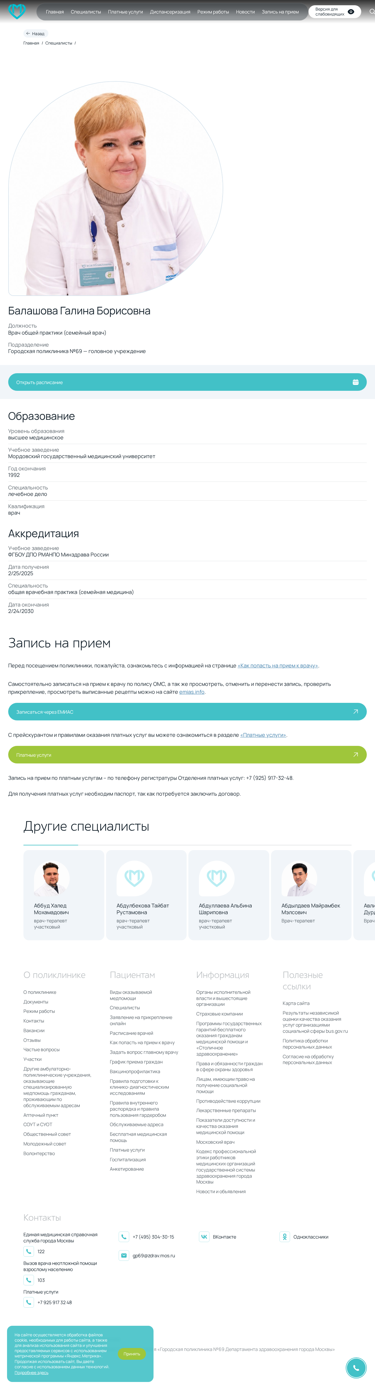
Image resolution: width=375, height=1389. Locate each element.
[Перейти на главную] (17, 11)
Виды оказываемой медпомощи (131, 995)
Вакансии (34, 1030)
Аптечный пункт (40, 1115)
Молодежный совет (44, 1144)
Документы (35, 1002)
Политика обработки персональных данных (307, 1044)
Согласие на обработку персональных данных (308, 1060)
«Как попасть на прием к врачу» (278, 665)
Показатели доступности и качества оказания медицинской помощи (225, 1126)
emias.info (191, 691)
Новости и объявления (221, 1191)
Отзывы (32, 1040)
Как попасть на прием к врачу (142, 1042)
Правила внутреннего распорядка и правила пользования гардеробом (138, 1109)
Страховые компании (219, 1014)
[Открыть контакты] (356, 1367)
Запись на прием (280, 11)
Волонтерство (39, 1153)
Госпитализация (128, 1160)
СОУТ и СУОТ (37, 1124)
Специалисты (86, 11)
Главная (55, 11)
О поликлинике (39, 992)
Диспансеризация (170, 11)
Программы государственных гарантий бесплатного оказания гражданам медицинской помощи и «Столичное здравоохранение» (229, 1038)
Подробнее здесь (31, 1372)
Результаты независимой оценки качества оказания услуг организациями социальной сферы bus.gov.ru (315, 1022)
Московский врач (215, 1142)
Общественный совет (47, 1134)
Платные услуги (125, 11)
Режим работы (213, 11)
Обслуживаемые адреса (136, 1124)
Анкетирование (127, 1169)
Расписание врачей (131, 1033)
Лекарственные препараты (226, 1110)
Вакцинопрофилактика (135, 1071)
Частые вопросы (41, 1050)
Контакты (33, 1021)
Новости (245, 11)
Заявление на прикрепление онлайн (141, 1020)
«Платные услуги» (263, 734)
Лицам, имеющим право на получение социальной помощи (225, 1085)
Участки (32, 1059)
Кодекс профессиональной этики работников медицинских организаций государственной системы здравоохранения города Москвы (226, 1166)
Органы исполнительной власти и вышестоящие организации (223, 998)
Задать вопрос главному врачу (144, 1052)
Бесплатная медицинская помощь (138, 1137)
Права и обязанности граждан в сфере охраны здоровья (229, 1067)
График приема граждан (136, 1062)
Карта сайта (296, 1003)
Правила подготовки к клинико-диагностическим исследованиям (139, 1087)
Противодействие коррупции (228, 1101)
